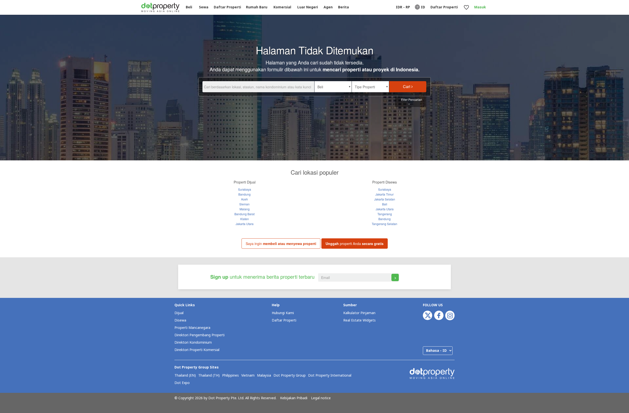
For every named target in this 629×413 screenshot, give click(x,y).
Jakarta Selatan (384, 199)
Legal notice (321, 398)
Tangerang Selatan (384, 224)
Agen (328, 7)
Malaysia (264, 375)
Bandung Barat (244, 214)
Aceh (244, 199)
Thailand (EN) (185, 375)
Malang (245, 209)
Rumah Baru (256, 7)
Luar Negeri (307, 7)
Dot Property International (329, 375)
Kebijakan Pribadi (293, 398)
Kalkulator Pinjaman (359, 313)
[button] (333, 86)
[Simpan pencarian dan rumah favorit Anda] (466, 7)
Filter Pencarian (411, 99)
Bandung (244, 194)
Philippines (230, 375)
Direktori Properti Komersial (196, 349)
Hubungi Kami (283, 313)
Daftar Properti (284, 320)
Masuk (480, 7)
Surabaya (244, 189)
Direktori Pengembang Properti (199, 335)
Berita (343, 7)
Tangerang (384, 214)
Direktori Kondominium (193, 342)
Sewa (203, 7)
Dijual (179, 313)
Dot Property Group (289, 375)
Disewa (180, 320)
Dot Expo (182, 383)
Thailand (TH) (209, 375)
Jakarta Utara (245, 224)
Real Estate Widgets (359, 320)
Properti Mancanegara (192, 327)
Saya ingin (281, 243)
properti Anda (355, 243)
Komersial (282, 7)
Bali (384, 204)
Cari (407, 86)
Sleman (244, 204)
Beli (189, 7)
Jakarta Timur (384, 194)
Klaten (244, 219)
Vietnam (248, 375)
